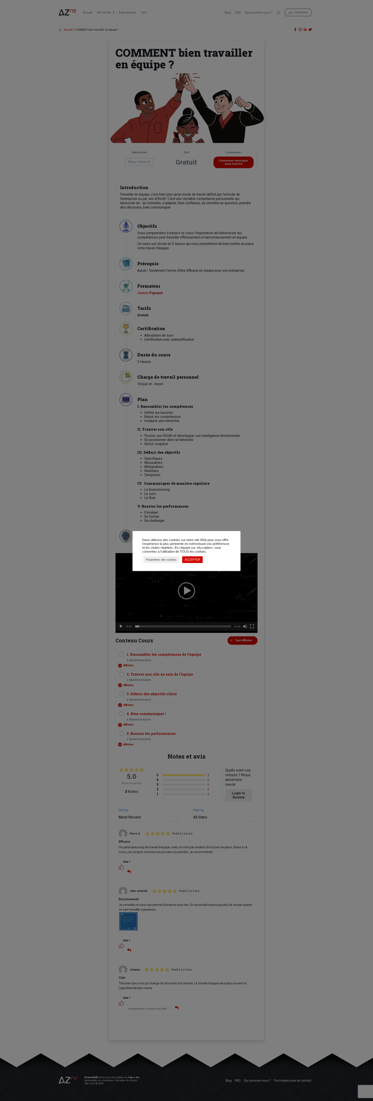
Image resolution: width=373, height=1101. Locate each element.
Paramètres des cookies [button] (161, 559)
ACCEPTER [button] (192, 559)
